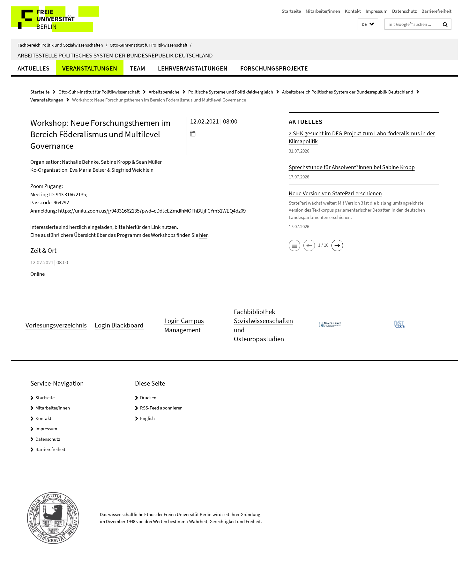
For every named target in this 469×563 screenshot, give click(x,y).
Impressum (376, 11)
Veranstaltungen (89, 68)
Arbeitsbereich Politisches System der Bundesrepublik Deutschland (347, 92)
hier (203, 234)
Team (137, 68)
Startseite (291, 11)
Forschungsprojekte (274, 68)
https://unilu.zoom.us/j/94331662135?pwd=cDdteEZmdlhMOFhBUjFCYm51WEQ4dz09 (152, 210)
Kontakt (353, 11)
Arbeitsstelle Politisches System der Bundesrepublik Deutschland (115, 55)
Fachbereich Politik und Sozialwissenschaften (62, 45)
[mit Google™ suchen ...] (445, 24)
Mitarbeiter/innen (323, 11)
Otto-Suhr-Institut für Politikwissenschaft (150, 45)
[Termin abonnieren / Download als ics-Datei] (227, 133)
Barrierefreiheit (436, 11)
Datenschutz (404, 11)
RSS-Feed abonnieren (161, 408)
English (147, 418)
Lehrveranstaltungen (192, 68)
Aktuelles (33, 68)
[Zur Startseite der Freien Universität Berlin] (64, 19)
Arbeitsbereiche (164, 92)
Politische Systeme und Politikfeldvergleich (230, 92)
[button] (368, 24)
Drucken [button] (148, 397)
